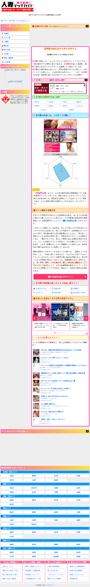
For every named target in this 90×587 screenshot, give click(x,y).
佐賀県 (34, 552)
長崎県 (56, 552)
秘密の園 (57, 288)
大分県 (12, 556)
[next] (86, 318)
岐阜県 (56, 512)
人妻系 (6, 41)
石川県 (78, 500)
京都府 (56, 520)
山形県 (34, 480)
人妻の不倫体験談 (53, 566)
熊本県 (78, 552)
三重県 (78, 512)
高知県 (78, 544)
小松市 (65, 102)
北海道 (12, 476)
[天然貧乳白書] (60, 136)
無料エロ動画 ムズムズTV (34, 566)
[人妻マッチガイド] (17, 7)
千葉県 (56, 492)
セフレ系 (7, 37)
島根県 (34, 532)
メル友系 (7, 62)
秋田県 (12, 480)
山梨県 (78, 492)
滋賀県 (78, 520)
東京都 (12, 488)
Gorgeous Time (41, 288)
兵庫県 (34, 520)
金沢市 (37, 102)
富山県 (56, 500)
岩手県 (56, 476)
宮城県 (78, 476)
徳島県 (12, 544)
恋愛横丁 (76, 288)
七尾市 (51, 102)
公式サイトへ (62, 277)
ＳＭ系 (6, 54)
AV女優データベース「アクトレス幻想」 (34, 574)
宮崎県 (34, 556)
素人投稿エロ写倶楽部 (80, 292)
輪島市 (79, 102)
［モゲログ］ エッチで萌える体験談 (56, 574)
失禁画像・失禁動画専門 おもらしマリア (34, 570)
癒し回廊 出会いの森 (9, 574)
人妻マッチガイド (47, 585)
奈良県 (12, 524)
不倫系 (6, 33)
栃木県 (78, 488)
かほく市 (80, 106)
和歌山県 (34, 524)
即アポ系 (7, 50)
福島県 (56, 480)
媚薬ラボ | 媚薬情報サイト (79, 566)
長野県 (34, 500)
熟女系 (6, 46)
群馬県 (12, 492)
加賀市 (51, 106)
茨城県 (56, 488)
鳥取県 (12, 532)
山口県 (12, 536)
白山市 (44, 110)
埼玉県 (34, 492)
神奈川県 (34, 488)
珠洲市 (37, 106)
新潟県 (12, 500)
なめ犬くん (39, 292)
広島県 (78, 532)
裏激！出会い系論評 (9, 579)
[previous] (34, 318)
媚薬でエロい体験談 (54, 579)
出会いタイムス (7, 566)
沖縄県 (78, 556)
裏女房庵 (57, 292)
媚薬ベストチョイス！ (77, 574)
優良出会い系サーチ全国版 (11, 570)
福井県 (12, 504)
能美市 (72, 110)
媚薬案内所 (74, 579)
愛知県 (12, 512)
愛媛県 (56, 544)
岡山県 (56, 532)
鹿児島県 (56, 556)
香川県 (34, 544)
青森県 (34, 476)
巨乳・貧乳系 (8, 58)
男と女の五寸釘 (52, 570)
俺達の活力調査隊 (76, 570)
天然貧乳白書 (71, 221)
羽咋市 (65, 106)
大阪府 (12, 520)
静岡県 (34, 512)
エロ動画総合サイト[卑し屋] (34, 579)
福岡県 (12, 552)
